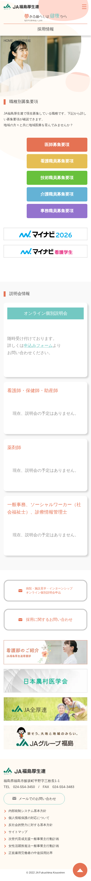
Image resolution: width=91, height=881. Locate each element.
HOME (8, 41)
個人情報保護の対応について (29, 818)
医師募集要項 (57, 144)
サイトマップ (17, 832)
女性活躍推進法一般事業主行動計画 (33, 846)
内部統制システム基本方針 (27, 811)
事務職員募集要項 (57, 210)
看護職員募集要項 (57, 161)
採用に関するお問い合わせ (49, 619)
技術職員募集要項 (57, 177)
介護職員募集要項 (57, 194)
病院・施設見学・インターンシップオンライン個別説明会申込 (49, 590)
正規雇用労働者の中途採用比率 (30, 853)
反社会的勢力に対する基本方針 (30, 825)
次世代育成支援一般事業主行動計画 (33, 839)
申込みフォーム (38, 345)
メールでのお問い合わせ (37, 799)
